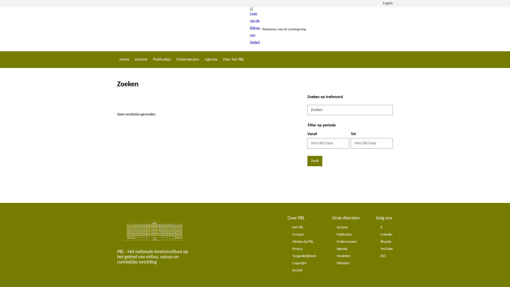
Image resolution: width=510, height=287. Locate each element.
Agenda (211, 60)
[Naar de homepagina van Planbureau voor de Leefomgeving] (255, 29)
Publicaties (162, 60)
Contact (298, 235)
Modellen (343, 256)
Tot (353, 134)
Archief (297, 270)
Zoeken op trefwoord (325, 97)
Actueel (141, 60)
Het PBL (298, 227)
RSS (383, 256)
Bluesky (386, 242)
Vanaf (312, 134)
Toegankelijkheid (304, 256)
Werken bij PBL (303, 242)
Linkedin (386, 235)
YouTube (387, 249)
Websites (343, 263)
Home (124, 60)
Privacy (297, 249)
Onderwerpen (187, 60)
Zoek (315, 161)
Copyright (299, 263)
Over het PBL (233, 60)
